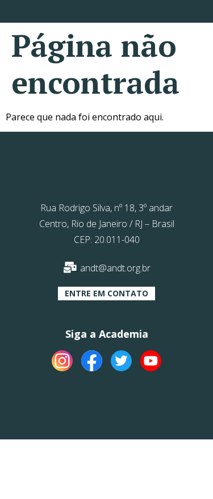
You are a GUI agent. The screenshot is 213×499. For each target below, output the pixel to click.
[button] (106, 293)
